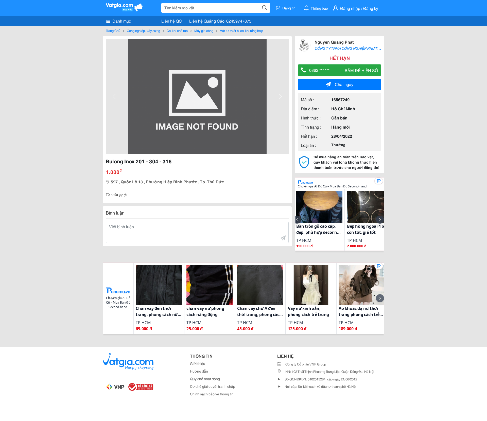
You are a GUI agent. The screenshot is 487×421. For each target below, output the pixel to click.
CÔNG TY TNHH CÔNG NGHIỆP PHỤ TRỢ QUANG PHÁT (360, 48)
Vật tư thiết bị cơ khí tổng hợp (241, 30)
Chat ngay (344, 84)
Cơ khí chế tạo (177, 30)
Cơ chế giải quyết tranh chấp (212, 386)
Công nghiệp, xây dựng (143, 30)
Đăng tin (288, 7)
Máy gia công (203, 30)
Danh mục (121, 21)
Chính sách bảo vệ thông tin (212, 393)
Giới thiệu (197, 363)
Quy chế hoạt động (205, 378)
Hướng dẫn (199, 371)
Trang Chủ (113, 30)
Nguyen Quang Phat (334, 42)
